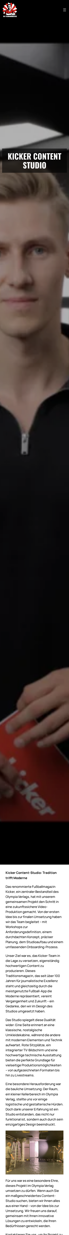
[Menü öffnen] (64, 10)
